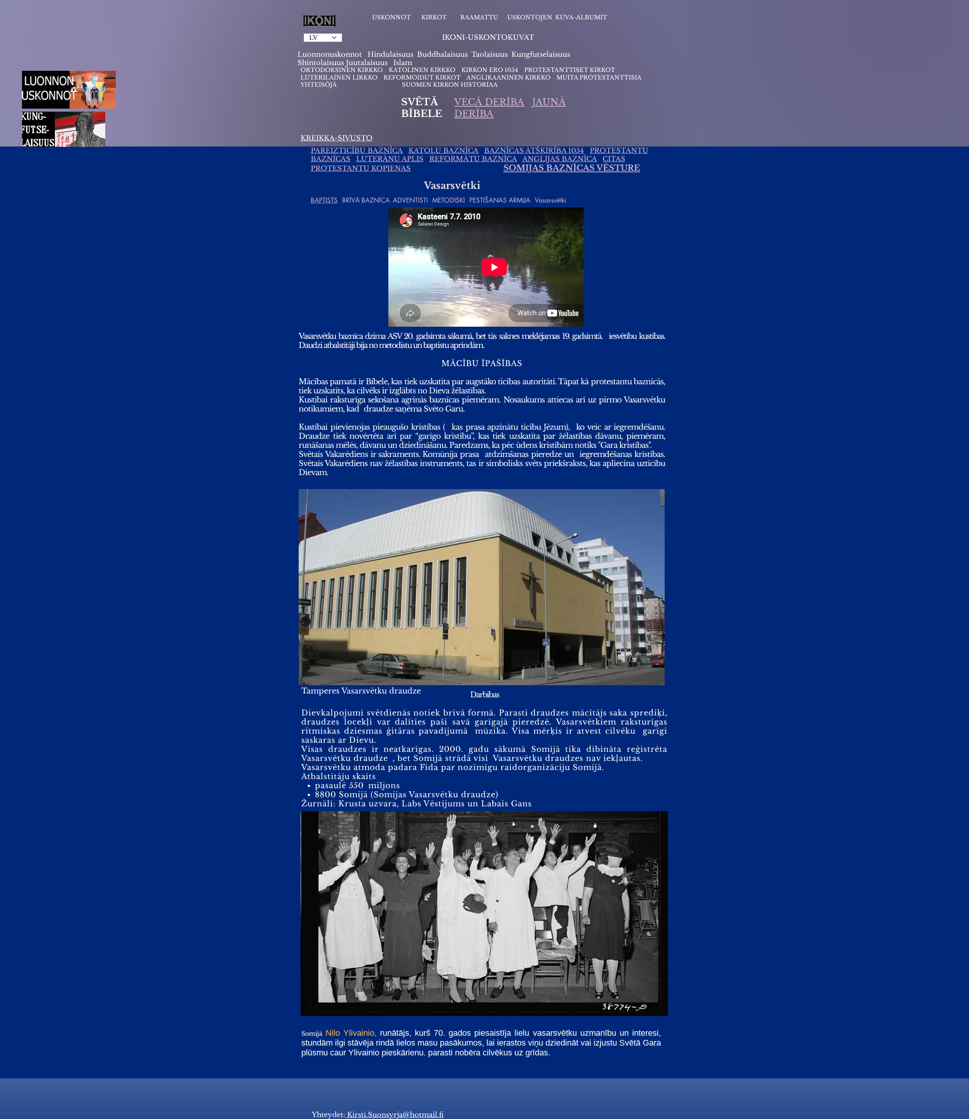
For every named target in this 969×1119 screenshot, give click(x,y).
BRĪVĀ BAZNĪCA (366, 200)
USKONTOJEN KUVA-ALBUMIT (557, 17)
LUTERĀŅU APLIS (390, 159)
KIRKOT (434, 17)
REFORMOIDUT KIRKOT (422, 77)
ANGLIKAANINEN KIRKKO (508, 77)
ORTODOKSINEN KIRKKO (342, 69)
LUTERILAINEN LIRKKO (340, 77)
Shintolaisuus (322, 63)
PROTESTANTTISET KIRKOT (569, 69)
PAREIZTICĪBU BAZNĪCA (357, 150)
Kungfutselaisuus (540, 54)
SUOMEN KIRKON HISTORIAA (450, 84)
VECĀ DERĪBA (489, 102)
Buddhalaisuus (442, 54)
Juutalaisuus (367, 63)
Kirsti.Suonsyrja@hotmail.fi (394, 1115)
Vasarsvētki (550, 200)
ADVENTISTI (410, 200)
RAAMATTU (479, 17)
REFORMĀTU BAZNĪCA (473, 159)
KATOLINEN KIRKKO (423, 69)
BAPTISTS (324, 200)
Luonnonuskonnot (331, 54)
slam (404, 63)
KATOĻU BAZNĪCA (443, 150)
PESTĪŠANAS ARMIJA (499, 200)
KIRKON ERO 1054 (489, 69)
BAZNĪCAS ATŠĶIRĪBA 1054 (534, 150)
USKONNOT (391, 17)
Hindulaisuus (389, 54)
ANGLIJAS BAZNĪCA (559, 159)
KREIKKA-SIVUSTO (336, 138)
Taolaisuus (489, 54)
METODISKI (448, 200)
